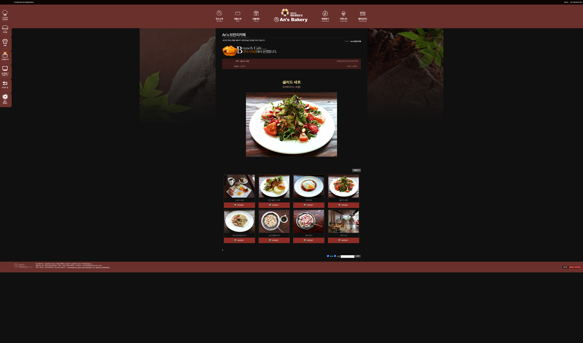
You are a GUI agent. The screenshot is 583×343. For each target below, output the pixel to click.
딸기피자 (308, 235)
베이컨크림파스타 (239, 235)
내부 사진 (343, 235)
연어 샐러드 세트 (274, 200)
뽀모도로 (308, 200)
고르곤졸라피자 (274, 235)
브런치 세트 (239, 200)
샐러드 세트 (343, 200)
